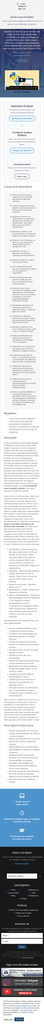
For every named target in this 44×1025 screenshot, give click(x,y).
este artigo (28, 1010)
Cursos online (13, 893)
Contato (23, 899)
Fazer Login (22, 176)
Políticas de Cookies (23, 913)
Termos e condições (27, 957)
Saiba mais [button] (8, 1019)
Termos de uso (23, 916)
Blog (13, 896)
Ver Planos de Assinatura (22, 118)
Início (13, 890)
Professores (33, 896)
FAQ (33, 893)
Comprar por (22, 150)
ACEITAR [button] (19, 1019)
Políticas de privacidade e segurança (23, 910)
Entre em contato (22, 864)
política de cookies (29, 1006)
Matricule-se (34, 890)
